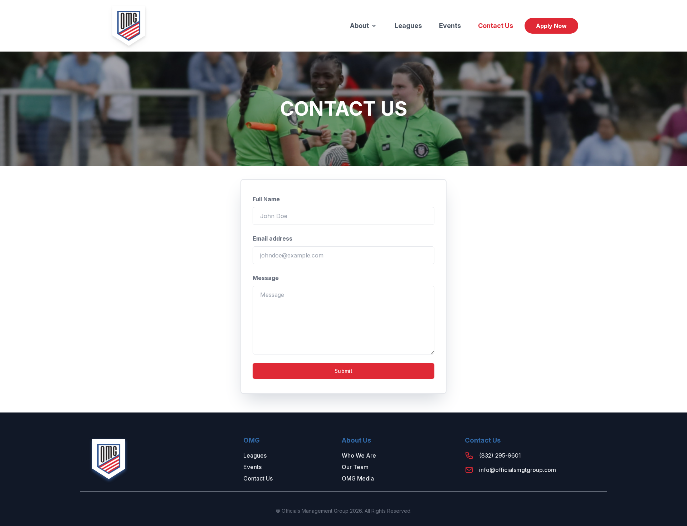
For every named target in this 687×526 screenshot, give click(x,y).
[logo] (129, 26)
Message (266, 277)
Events (450, 25)
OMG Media (358, 478)
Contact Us (495, 25)
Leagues (408, 25)
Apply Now (551, 25)
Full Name (266, 199)
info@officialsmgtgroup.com (517, 469)
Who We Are (359, 455)
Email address (272, 238)
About (359, 25)
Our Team (355, 466)
